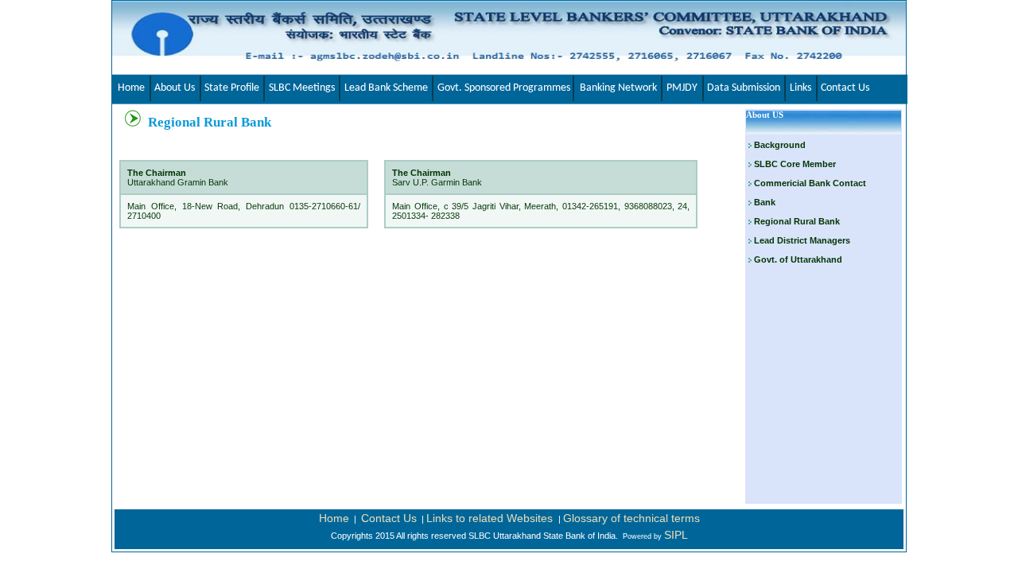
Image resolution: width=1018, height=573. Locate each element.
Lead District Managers (801, 240)
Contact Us (389, 518)
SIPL (676, 534)
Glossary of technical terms (631, 518)
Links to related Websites (491, 518)
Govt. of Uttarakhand (797, 259)
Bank (764, 202)
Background (780, 145)
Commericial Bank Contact (810, 183)
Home (334, 518)
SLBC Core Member (795, 164)
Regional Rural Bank (796, 221)
